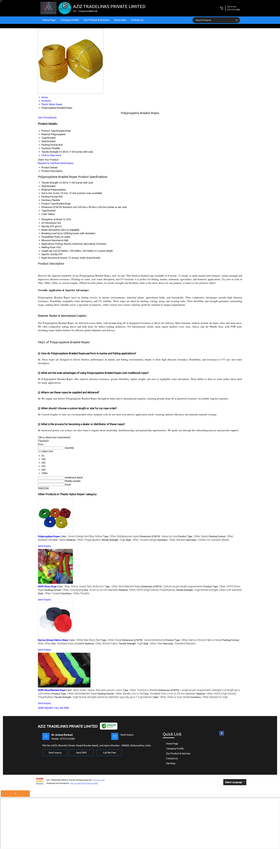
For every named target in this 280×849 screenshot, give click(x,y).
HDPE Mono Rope (47, 586)
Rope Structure (49, 257)
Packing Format (49, 196)
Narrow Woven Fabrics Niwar (53, 640)
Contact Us (137, 19)
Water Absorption (50, 229)
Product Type (48, 203)
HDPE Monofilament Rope (51, 690)
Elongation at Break (51, 219)
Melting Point (48, 247)
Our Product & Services (96, 19)
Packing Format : (63, 590)
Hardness (46, 200)
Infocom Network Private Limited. (84, 783)
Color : (81, 536)
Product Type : (193, 536)
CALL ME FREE (61, 708)
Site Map (170, 763)
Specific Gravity (49, 254)
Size (43, 193)
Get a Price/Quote (47, 117)
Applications (48, 243)
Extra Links (120, 19)
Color (44, 214)
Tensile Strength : (113, 540)
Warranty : (207, 540)
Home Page (49, 19)
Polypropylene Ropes (49, 536)
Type (44, 210)
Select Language (233, 782)
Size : (59, 540)
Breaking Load (49, 233)
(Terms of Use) (99, 780)
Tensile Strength (49, 182)
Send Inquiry (66, 163)
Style (44, 186)
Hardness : (172, 540)
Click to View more (51, 155)
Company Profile (70, 19)
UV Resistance (49, 222)
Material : (84, 540)
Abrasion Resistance (52, 240)
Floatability (47, 236)
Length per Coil (49, 250)
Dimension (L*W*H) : (158, 536)
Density (45, 226)
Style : (141, 540)
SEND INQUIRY (45, 708)
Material (45, 189)
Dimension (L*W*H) (51, 207)
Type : (121, 536)
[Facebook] (221, 735)
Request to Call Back (49, 163)
